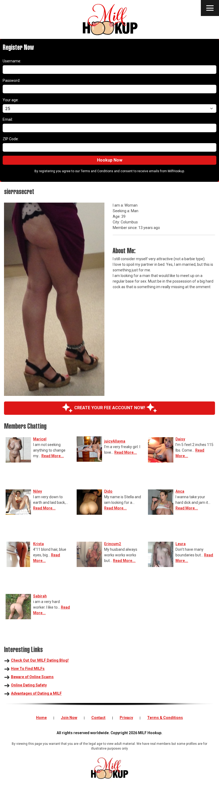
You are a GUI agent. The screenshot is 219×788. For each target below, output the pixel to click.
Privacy (126, 717)
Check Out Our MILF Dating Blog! (40, 660)
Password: (11, 80)
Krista (38, 544)
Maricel (39, 439)
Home (41, 717)
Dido (108, 491)
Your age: (11, 100)
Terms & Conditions (165, 717)
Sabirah (40, 596)
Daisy (180, 439)
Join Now (69, 717)
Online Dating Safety (29, 685)
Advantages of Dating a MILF (36, 693)
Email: (8, 119)
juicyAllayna (114, 441)
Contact (98, 717)
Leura (180, 544)
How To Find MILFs (28, 668)
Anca (179, 491)
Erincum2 (112, 544)
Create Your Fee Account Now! (109, 407)
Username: (12, 61)
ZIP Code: (11, 139)
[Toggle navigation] (210, 8)
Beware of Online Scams (32, 677)
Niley (37, 491)
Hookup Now (109, 160)
